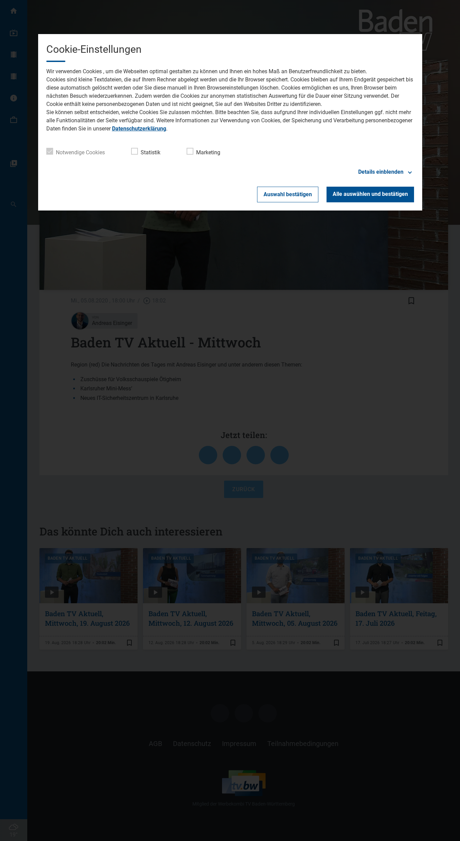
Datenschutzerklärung (139, 128)
